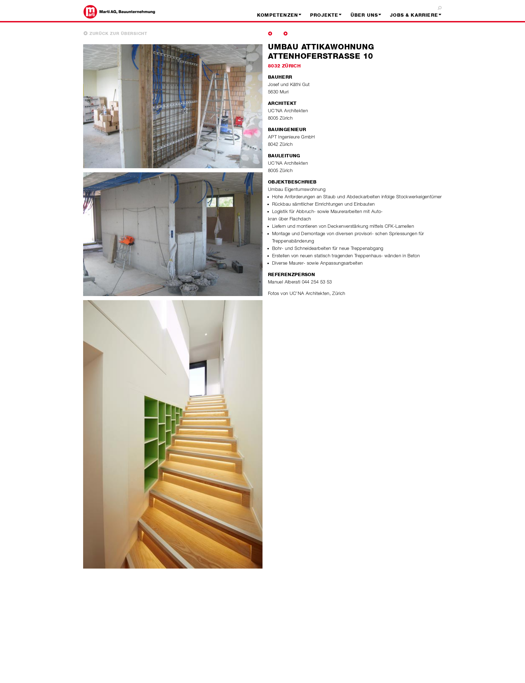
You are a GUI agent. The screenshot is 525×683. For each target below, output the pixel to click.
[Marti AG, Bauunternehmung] (124, 12)
